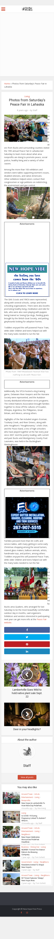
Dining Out (35, 847)
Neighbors (25, 834)
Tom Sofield (40, 845)
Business (25, 847)
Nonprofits (25, 800)
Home (7, 83)
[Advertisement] (27, 48)
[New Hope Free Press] (27, 9)
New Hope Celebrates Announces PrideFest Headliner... (30, 839)
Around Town (27, 794)
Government (26, 862)
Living (27, 96)
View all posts (27, 777)
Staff (35, 110)
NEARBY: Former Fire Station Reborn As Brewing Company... (33, 852)
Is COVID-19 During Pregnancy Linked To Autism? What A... (33, 818)
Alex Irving (41, 808)
